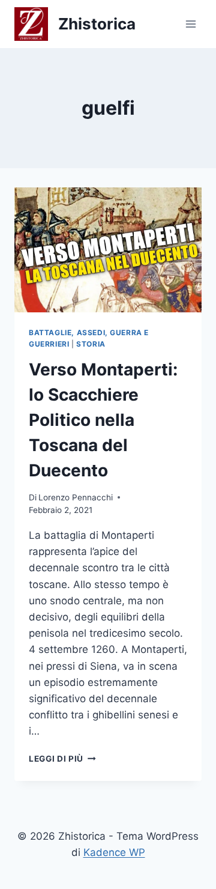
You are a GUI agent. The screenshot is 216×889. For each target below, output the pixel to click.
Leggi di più (62, 758)
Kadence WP (114, 852)
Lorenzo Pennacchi (75, 497)
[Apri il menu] (190, 23)
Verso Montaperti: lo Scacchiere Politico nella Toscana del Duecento (103, 420)
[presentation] (108, 249)
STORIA (91, 343)
